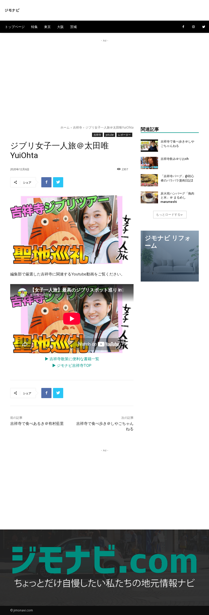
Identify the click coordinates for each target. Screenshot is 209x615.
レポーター (124, 134)
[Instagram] (193, 27)
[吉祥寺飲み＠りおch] (149, 163)
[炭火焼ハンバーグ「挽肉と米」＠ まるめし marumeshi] (149, 197)
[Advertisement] (104, 79)
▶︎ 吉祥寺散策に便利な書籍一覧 (72, 358)
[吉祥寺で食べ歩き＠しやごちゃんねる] (149, 145)
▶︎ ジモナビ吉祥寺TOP (72, 365)
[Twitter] (203, 27)
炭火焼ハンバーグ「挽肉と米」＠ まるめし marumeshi (177, 198)
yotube (110, 134)
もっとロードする (168, 214)
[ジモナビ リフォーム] (170, 256)
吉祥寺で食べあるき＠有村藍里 (37, 423)
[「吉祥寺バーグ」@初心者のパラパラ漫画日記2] (149, 180)
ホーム (65, 127)
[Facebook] (183, 27)
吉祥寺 (77, 127)
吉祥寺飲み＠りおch (175, 159)
